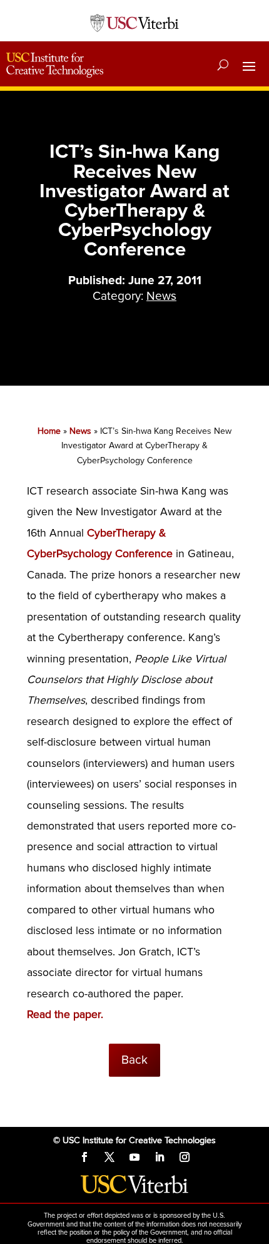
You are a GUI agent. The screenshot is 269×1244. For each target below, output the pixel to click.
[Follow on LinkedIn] (160, 1157)
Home (49, 431)
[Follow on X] (109, 1157)
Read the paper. (65, 1014)
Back (134, 1059)
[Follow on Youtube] (134, 1157)
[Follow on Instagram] (185, 1157)
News (161, 296)
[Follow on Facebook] (84, 1157)
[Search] (223, 65)
